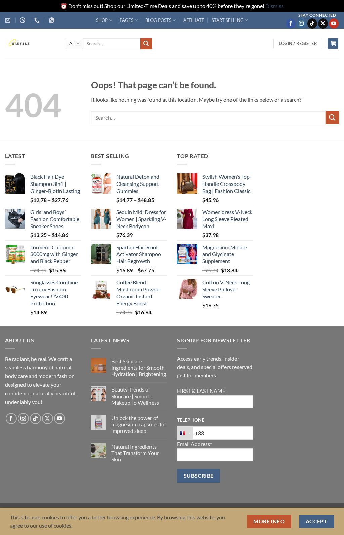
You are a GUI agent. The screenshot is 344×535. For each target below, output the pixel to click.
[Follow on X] (323, 23)
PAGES (126, 20)
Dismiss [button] (274, 6)
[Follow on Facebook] (291, 23)
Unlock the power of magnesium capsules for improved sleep (138, 424)
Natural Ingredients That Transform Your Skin (135, 452)
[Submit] (146, 43)
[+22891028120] (52, 20)
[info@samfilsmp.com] (8, 20)
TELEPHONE (190, 420)
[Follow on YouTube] (334, 23)
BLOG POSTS (158, 20)
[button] (298, 43)
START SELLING (228, 20)
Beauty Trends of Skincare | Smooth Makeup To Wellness (135, 395)
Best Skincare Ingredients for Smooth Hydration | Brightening (138, 367)
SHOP (102, 20)
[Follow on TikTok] (312, 23)
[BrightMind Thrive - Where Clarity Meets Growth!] (30, 44)
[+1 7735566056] (37, 20)
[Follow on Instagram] (301, 23)
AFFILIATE (193, 20)
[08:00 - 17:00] (23, 20)
